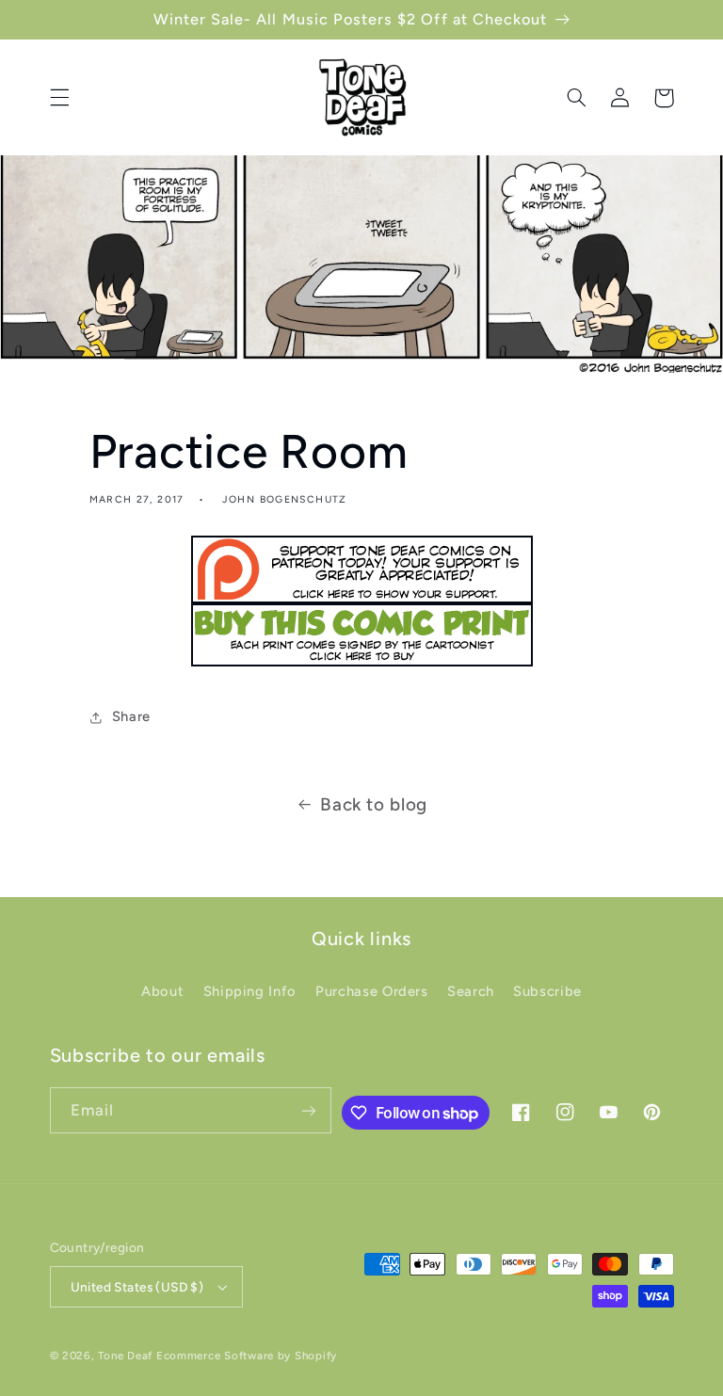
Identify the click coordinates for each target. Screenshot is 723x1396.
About (162, 991)
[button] (59, 98)
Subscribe (547, 991)
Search (470, 991)
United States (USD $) (137, 1286)
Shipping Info (250, 991)
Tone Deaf (125, 1355)
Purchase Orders (371, 991)
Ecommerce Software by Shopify (246, 1355)
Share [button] (131, 716)
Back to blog (373, 804)
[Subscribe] (308, 1110)
